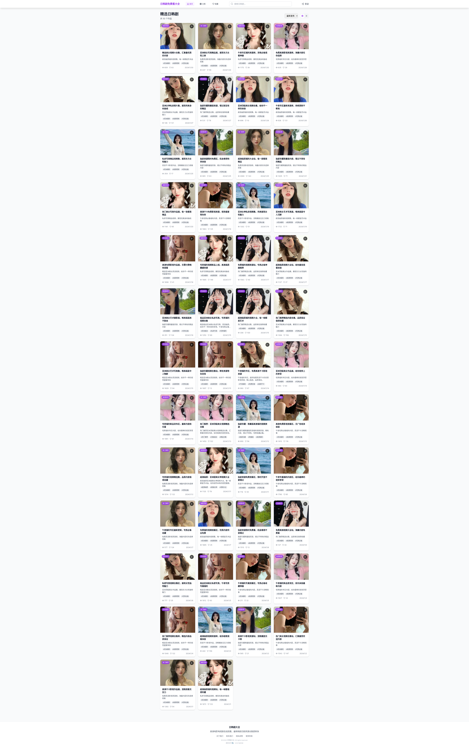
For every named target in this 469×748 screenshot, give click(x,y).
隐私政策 (239, 736)
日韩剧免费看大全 (170, 3)
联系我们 (229, 736)
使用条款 (249, 736)
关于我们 (219, 736)
